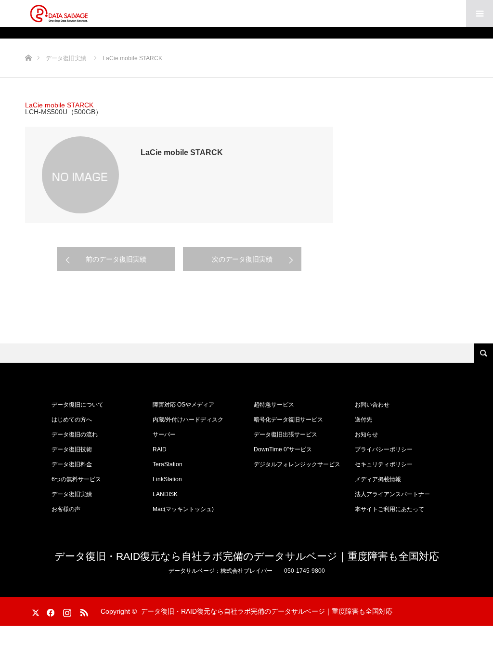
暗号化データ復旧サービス (288, 419)
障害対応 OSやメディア (183, 404)
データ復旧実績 (72, 494)
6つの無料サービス (76, 479)
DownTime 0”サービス (283, 449)
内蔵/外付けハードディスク (188, 419)
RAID (160, 449)
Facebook (49, 611)
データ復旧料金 (72, 464)
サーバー (164, 434)
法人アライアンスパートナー (392, 494)
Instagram (66, 611)
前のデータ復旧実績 (116, 259)
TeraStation (167, 464)
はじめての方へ (72, 419)
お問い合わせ (372, 404)
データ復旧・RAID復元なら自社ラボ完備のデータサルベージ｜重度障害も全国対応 (246, 556)
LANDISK (165, 494)
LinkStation (167, 479)
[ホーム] (28, 42)
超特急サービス (274, 404)
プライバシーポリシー (384, 449)
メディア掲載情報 (378, 479)
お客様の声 (66, 509)
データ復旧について (78, 404)
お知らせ (366, 434)
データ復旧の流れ (75, 434)
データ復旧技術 (72, 449)
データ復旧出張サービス (285, 434)
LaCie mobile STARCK (59, 105)
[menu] (479, 13)
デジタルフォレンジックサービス (297, 464)
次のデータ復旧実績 (242, 259)
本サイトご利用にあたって (389, 509)
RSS (83, 611)
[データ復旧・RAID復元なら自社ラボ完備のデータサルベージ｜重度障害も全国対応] (58, 13)
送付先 (363, 419)
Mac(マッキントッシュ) (183, 509)
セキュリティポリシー (384, 464)
